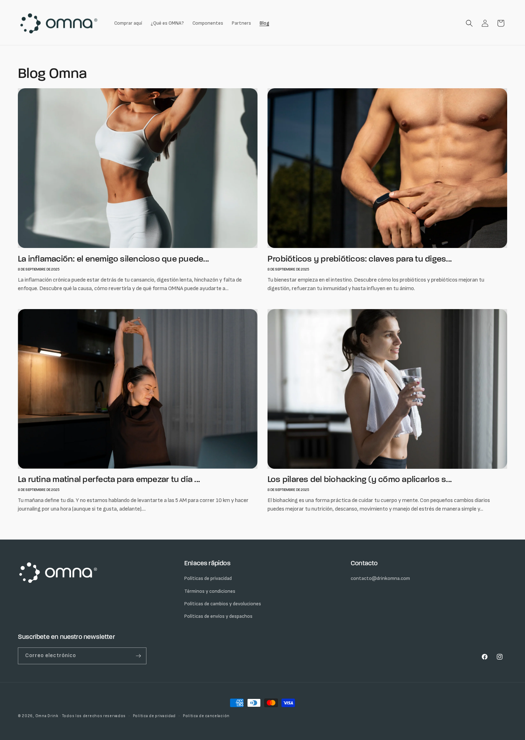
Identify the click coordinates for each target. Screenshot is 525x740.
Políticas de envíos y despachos (218, 616)
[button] (469, 23)
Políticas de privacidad (208, 578)
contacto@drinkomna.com (380, 578)
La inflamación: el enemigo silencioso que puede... (113, 259)
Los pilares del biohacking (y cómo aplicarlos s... (360, 480)
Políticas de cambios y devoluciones (222, 604)
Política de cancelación (206, 716)
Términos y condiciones (209, 591)
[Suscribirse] (138, 655)
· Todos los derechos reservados (93, 716)
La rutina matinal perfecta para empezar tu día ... (109, 480)
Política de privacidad (154, 716)
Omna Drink (47, 716)
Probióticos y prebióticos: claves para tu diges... (360, 259)
